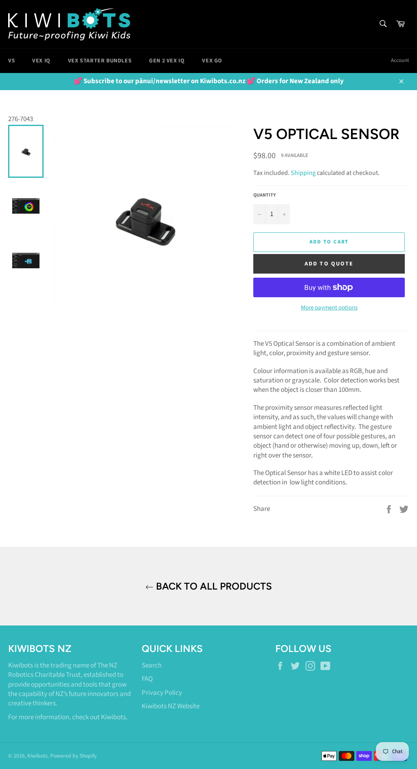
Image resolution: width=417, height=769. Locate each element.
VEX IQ (41, 61)
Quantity (264, 195)
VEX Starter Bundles (100, 61)
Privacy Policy (162, 693)
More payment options (329, 308)
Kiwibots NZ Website (171, 706)
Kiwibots (113, 717)
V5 (11, 61)
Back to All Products (213, 586)
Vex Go (212, 61)
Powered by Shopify (73, 756)
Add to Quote (329, 264)
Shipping (303, 172)
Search (152, 665)
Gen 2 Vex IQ (166, 61)
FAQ (147, 679)
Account (400, 60)
